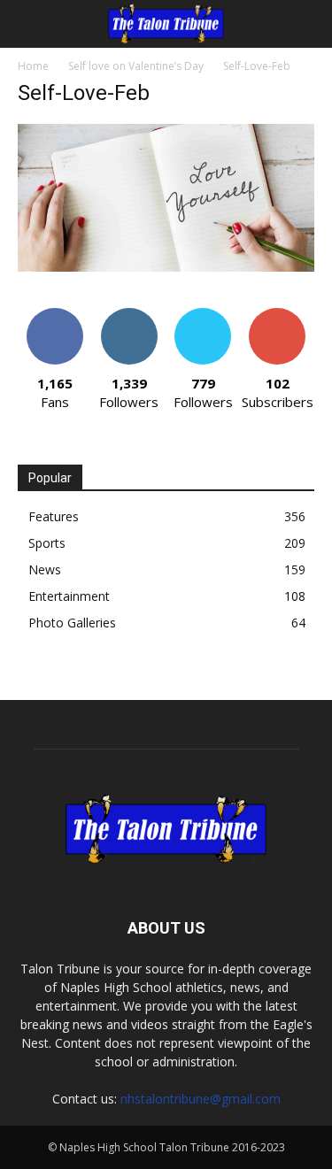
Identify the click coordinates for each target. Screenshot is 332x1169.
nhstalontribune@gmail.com (200, 1098)
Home (33, 65)
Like (54, 314)
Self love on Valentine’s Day (136, 65)
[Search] (307, 24)
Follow (129, 314)
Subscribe (277, 314)
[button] (30, 24)
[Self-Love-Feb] (166, 266)
